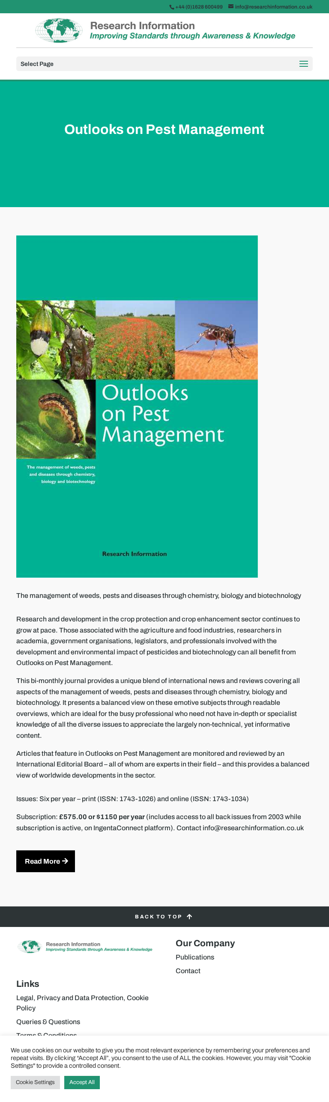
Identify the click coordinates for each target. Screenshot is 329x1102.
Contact (188, 970)
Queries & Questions (48, 1021)
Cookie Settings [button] (35, 1082)
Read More (42, 861)
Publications (195, 957)
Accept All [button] (82, 1082)
